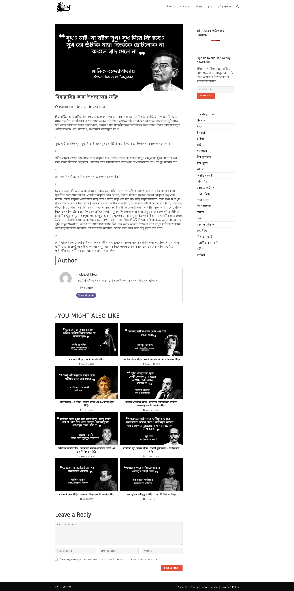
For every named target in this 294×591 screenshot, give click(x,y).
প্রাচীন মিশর (204, 194)
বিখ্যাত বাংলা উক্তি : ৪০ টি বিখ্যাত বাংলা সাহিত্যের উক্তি (151, 359)
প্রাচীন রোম (203, 200)
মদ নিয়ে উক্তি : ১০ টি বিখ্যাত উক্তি (86, 359)
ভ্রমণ (199, 218)
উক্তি (83, 106)
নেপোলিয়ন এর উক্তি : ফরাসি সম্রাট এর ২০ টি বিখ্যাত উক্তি (87, 404)
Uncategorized (206, 114)
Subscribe (206, 96)
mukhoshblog (66, 106)
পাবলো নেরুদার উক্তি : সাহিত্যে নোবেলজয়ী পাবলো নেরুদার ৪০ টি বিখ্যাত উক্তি (151, 404)
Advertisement (210, 587)
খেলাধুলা (202, 151)
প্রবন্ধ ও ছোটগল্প (205, 188)
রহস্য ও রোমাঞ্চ (205, 224)
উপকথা (201, 133)
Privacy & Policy (230, 587)
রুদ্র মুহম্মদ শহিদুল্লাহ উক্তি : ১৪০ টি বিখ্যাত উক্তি (151, 494)
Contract (195, 587)
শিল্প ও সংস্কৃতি (205, 237)
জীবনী (200, 169)
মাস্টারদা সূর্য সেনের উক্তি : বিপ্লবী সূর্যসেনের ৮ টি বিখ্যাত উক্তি (151, 450)
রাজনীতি (202, 231)
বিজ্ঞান (200, 212)
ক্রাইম (200, 145)
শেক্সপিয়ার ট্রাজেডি (208, 243)
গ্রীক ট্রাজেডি (204, 157)
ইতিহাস (201, 120)
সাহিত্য (201, 255)
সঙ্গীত (200, 249)
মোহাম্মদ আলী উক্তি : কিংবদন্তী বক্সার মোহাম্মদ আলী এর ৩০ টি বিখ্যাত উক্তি (86, 450)
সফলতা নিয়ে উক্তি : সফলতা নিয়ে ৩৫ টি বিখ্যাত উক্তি (86, 494)
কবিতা (200, 139)
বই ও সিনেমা (204, 206)
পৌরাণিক (202, 182)
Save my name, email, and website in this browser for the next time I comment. (110, 559)
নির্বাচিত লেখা (205, 175)
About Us (183, 587)
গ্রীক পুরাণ (202, 163)
